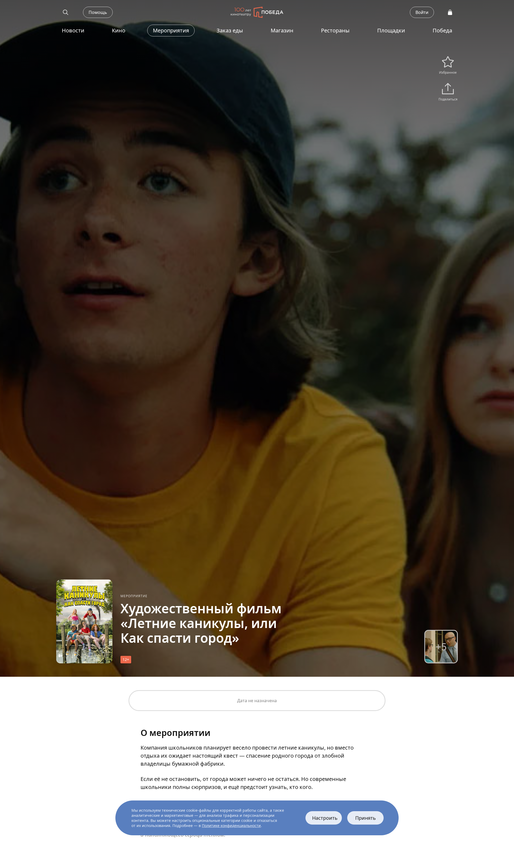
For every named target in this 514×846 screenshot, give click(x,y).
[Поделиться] (448, 90)
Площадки (391, 30)
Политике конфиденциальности (231, 825)
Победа (442, 30)
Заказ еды (230, 30)
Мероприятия (171, 30)
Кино (118, 30)
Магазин (282, 30)
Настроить (325, 818)
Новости (73, 30)
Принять (365, 818)
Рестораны (335, 30)
